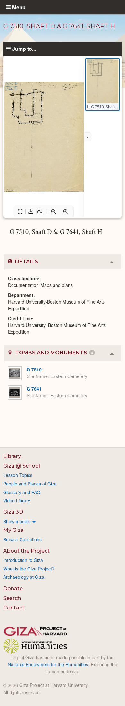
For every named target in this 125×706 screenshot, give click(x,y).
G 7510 (34, 369)
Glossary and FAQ (21, 492)
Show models (16, 521)
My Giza (13, 530)
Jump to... (24, 48)
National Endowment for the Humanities (48, 664)
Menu (19, 7)
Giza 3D (13, 512)
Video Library (16, 500)
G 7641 (34, 388)
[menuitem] (62, 521)
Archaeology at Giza (23, 577)
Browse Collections (22, 539)
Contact (13, 608)
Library (12, 456)
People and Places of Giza (30, 483)
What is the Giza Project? (28, 568)
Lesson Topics (17, 475)
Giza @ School (21, 466)
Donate (13, 589)
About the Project (26, 551)
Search (12, 598)
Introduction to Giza (23, 560)
